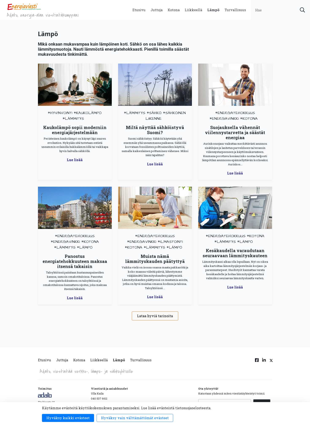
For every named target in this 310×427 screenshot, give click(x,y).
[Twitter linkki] (270, 363)
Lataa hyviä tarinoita (155, 316)
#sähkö (154, 113)
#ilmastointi (170, 241)
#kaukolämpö (88, 113)
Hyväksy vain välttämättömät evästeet (135, 418)
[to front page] (24, 6)
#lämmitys (73, 118)
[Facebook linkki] (257, 363)
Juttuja (157, 10)
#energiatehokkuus (235, 113)
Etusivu (139, 10)
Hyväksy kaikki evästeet (68, 418)
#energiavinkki (224, 118)
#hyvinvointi (60, 113)
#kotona (249, 118)
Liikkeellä (193, 10)
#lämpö (85, 247)
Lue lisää (75, 160)
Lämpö (213, 10)
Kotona (174, 10)
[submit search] (302, 10)
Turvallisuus (235, 10)
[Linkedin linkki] (264, 363)
